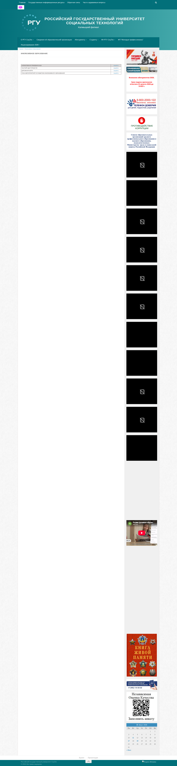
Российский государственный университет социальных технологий (95, 21)
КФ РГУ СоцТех (107, 40)
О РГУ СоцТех (26, 40)
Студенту (93, 40)
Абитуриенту (80, 40)
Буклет (81, 758)
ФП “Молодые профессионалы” (130, 40)
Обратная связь (73, 2)
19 (137, 741)
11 (133, 738)
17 (129, 741)
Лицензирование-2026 (30, 45)
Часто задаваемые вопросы (94, 2)
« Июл (128, 750)
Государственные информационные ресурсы (46, 2)
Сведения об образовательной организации (54, 40)
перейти (116, 65)
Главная (22, 2)
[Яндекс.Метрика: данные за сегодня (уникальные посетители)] (149, 762)
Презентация (93, 758)
